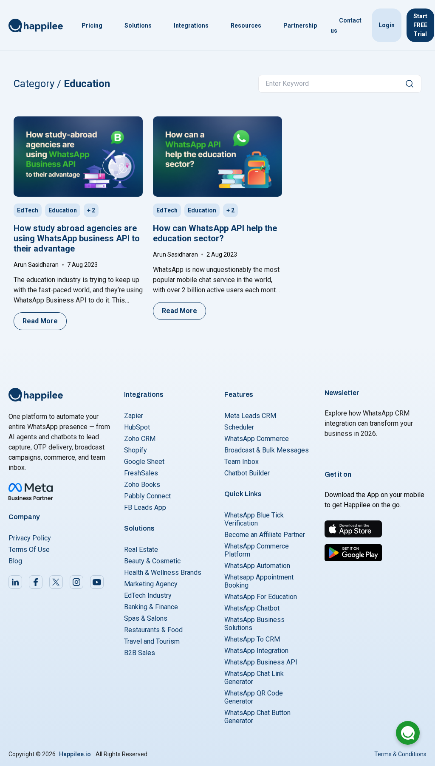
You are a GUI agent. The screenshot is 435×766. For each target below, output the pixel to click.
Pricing (92, 25)
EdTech (27, 210)
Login (387, 25)
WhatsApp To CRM (252, 639)
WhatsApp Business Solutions (254, 624)
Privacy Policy (29, 538)
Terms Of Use (29, 550)
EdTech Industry (148, 595)
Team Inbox (241, 462)
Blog (15, 561)
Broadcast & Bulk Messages (266, 450)
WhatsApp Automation (257, 566)
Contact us (346, 25)
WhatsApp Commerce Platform (256, 550)
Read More (40, 321)
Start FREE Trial (420, 25)
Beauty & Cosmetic (152, 561)
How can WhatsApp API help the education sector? (215, 233)
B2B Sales (139, 653)
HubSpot (137, 427)
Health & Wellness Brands (162, 572)
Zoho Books (142, 485)
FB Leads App (145, 507)
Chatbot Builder (247, 473)
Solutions (138, 25)
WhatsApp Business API (260, 662)
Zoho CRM (139, 439)
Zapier (133, 416)
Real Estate (141, 550)
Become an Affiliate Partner (264, 535)
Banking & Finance (151, 607)
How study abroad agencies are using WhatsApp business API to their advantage (77, 238)
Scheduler (239, 427)
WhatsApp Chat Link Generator (254, 678)
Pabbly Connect (147, 496)
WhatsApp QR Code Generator (253, 697)
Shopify (135, 450)
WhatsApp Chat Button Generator (257, 717)
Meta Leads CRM (250, 416)
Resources (246, 25)
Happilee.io (75, 754)
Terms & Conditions (400, 754)
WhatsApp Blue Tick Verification (254, 519)
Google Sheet (144, 462)
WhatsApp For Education (260, 597)
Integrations (191, 25)
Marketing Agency (151, 584)
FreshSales (141, 473)
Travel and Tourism (152, 641)
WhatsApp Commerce (256, 439)
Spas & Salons (145, 618)
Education (62, 210)
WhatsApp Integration (256, 651)
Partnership (300, 25)
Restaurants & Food (153, 630)
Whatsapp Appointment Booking (259, 581)
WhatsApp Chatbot (252, 608)
